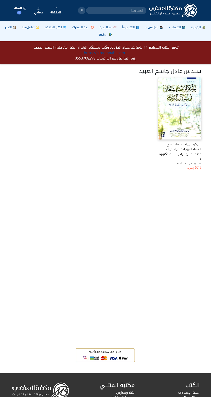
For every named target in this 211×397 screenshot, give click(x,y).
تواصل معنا (28, 27)
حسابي (38, 12)
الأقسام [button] (176, 27)
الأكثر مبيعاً (128, 27)
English (103, 34)
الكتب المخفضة (54, 27)
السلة (18, 10)
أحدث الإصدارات (81, 27)
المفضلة (55, 12)
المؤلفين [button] (153, 27)
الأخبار (8, 27)
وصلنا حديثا (106, 27)
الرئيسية (196, 27)
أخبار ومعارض (125, 392)
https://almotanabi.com (104, 52)
